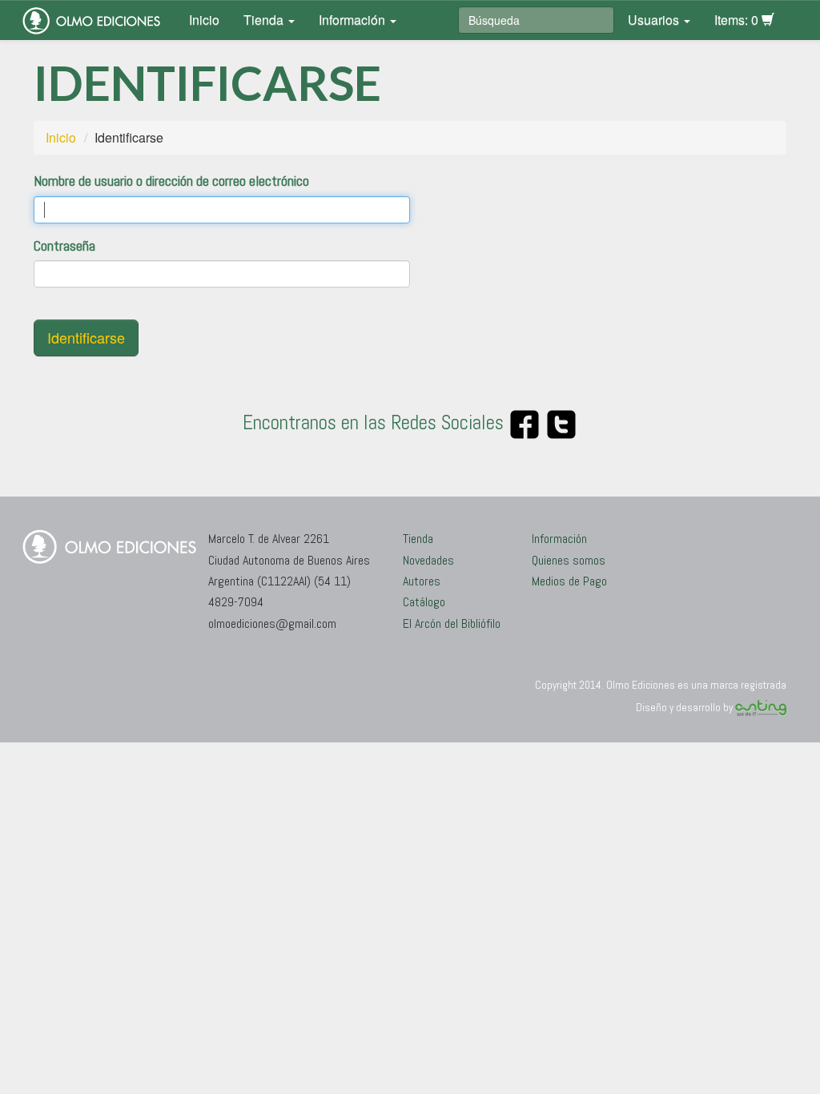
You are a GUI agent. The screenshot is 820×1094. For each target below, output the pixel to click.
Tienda (265, 19)
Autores (421, 581)
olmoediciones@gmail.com (272, 623)
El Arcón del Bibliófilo (451, 623)
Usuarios (655, 19)
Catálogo (424, 601)
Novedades (428, 560)
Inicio (204, 19)
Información (353, 19)
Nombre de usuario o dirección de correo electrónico (171, 180)
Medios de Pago (569, 581)
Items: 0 (738, 19)
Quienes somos (568, 560)
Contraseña (64, 245)
